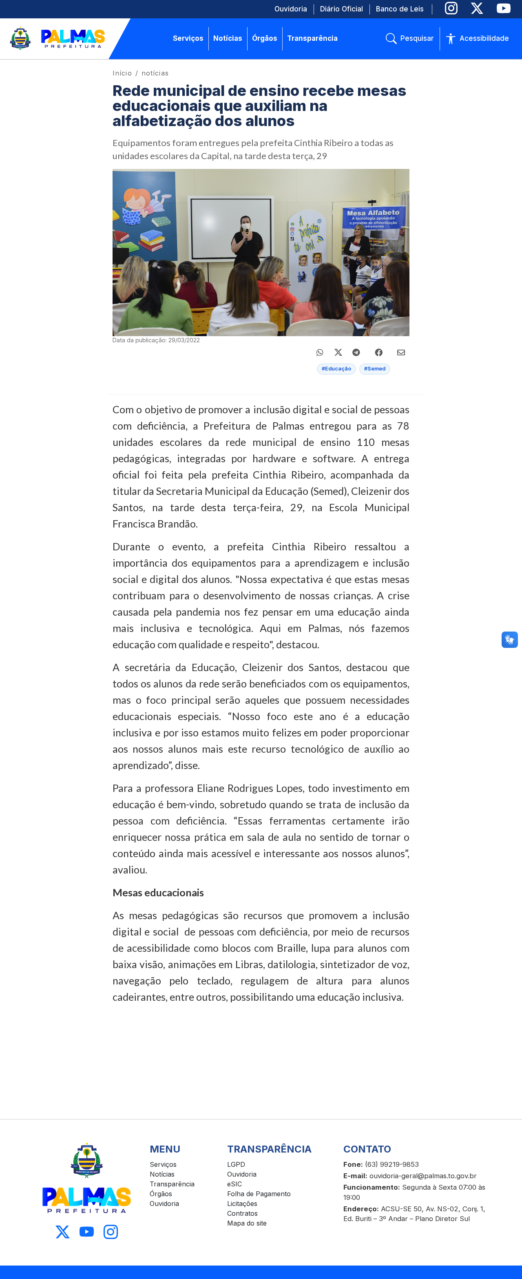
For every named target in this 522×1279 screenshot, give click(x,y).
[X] (477, 8)
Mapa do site (247, 1223)
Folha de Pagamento (259, 1194)
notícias (155, 73)
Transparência (172, 1184)
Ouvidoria (164, 1203)
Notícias (162, 1174)
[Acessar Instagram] (110, 1232)
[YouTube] (503, 8)
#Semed (374, 369)
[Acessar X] (62, 1232)
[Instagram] (451, 8)
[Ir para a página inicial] (58, 39)
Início (122, 73)
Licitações (242, 1203)
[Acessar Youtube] (86, 1232)
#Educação (336, 369)
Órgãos (161, 1194)
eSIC (234, 1184)
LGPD (236, 1164)
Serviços (163, 1164)
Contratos (242, 1213)
